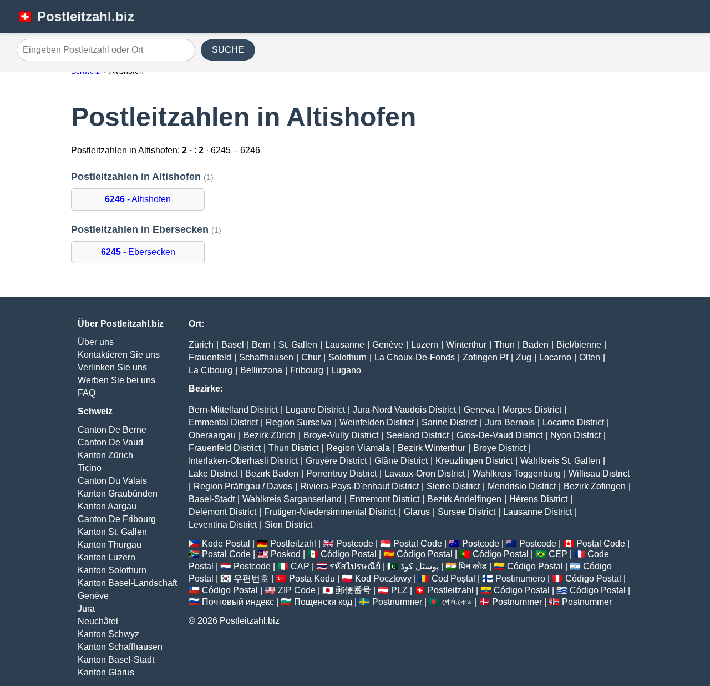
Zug (523, 357)
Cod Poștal (453, 578)
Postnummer (397, 602)
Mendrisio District (522, 486)
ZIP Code (297, 590)
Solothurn (347, 357)
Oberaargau (212, 435)
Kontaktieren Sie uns (119, 354)
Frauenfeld (210, 357)
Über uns (96, 342)
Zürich (201, 344)
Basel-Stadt (212, 499)
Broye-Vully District (340, 435)
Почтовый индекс (238, 602)
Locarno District (573, 422)
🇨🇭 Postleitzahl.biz (75, 16)
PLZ (399, 590)
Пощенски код (323, 602)
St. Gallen (297, 344)
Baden (536, 344)
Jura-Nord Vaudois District (404, 409)
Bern (261, 344)
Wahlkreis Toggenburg (517, 473)
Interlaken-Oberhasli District (243, 460)
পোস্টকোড (457, 602)
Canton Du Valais (112, 480)
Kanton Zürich (105, 455)
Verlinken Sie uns (112, 367)
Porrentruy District (341, 473)
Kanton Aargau (107, 506)
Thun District (293, 448)
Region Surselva (299, 422)
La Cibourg (210, 370)
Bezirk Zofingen (595, 486)
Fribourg (306, 370)
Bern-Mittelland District (233, 409)
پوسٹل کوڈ (419, 566)
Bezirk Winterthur (431, 448)
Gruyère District (336, 460)
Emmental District (223, 422)
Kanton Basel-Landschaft (127, 583)
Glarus (417, 512)
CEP (558, 554)
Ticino (90, 468)
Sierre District (453, 486)
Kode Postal (226, 543)
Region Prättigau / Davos (243, 486)
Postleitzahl (293, 543)
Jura (86, 608)
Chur (311, 357)
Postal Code (417, 543)
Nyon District (575, 435)
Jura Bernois (510, 422)
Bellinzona (261, 370)
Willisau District (599, 473)
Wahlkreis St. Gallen (560, 460)
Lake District (213, 473)
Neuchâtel (98, 621)
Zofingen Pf (485, 357)
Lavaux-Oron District (424, 473)
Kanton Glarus (106, 672)
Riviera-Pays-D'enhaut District (359, 486)
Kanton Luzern (106, 557)
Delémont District (222, 512)
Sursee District (466, 512)
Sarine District (449, 422)
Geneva (479, 409)
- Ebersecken (138, 252)
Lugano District (315, 409)
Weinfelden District (376, 422)
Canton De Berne (112, 429)
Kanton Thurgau (109, 544)
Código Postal (349, 554)
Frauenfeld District (225, 448)
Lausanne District (537, 512)
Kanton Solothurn (112, 570)
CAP (300, 566)
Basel (232, 344)
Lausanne (344, 344)
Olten (589, 357)
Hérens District (538, 499)
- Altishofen (138, 199)
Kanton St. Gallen (112, 532)
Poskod (286, 554)
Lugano (346, 370)
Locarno (555, 357)
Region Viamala (358, 448)
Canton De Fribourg (117, 519)
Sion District (288, 524)
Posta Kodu (312, 578)
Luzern (424, 344)
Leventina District (223, 524)
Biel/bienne (578, 344)
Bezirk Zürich (270, 435)
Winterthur (466, 344)
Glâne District (401, 460)
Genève (93, 595)
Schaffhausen (266, 357)
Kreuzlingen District (474, 460)
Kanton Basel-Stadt (116, 659)
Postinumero (520, 578)
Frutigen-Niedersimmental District (330, 512)
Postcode (354, 543)
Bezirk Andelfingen (464, 499)
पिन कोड (473, 566)
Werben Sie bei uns (116, 380)
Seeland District (417, 435)
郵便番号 (353, 590)
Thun (504, 344)
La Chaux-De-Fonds (414, 357)
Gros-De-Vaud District (499, 435)
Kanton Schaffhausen (120, 647)
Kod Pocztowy (383, 578)
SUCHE (228, 49)
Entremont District (384, 499)
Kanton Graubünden (118, 493)
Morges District (532, 409)
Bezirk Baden (271, 473)
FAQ (86, 393)
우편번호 (251, 578)
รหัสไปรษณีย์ (355, 566)
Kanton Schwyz (108, 634)
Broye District (499, 448)
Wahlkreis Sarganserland (292, 499)
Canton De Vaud (110, 442)
